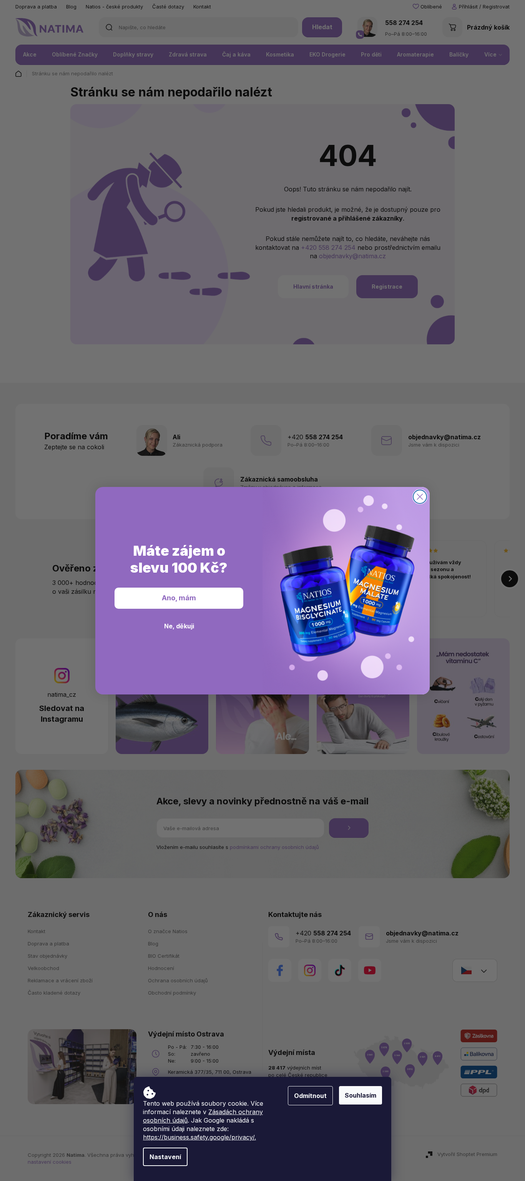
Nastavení (165, 1157)
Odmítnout (310, 1096)
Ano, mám (179, 598)
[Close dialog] (420, 496)
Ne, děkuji (179, 626)
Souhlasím (360, 1095)
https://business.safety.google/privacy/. (199, 1137)
